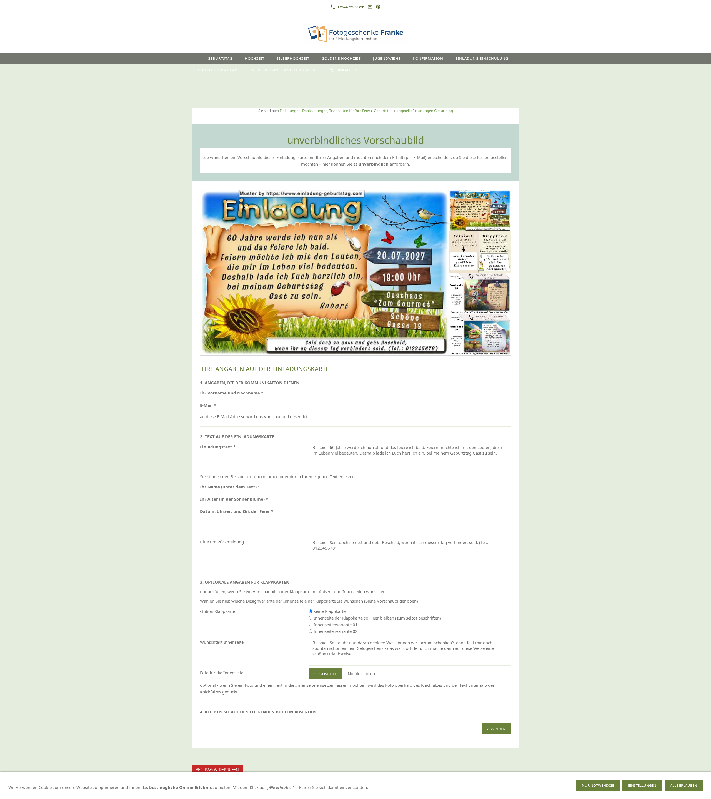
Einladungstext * (218, 447)
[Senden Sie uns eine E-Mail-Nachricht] (370, 6)
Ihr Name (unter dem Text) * (230, 487)
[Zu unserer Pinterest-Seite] (378, 6)
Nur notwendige (598, 785)
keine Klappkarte (329, 611)
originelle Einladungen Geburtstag (424, 110)
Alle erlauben (683, 785)
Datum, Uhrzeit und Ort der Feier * (236, 511)
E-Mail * (208, 405)
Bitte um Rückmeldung (222, 542)
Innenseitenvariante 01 (335, 624)
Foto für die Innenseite (221, 672)
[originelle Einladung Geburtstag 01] (324, 272)
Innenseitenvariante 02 (335, 631)
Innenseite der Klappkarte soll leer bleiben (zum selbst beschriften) (376, 618)
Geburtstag (383, 110)
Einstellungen (642, 785)
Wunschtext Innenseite (222, 642)
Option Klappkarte (217, 611)
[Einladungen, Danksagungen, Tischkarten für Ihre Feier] (197, 58)
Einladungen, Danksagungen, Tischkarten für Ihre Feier (325, 110)
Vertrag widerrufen (217, 769)
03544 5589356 (350, 6)
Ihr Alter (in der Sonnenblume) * (234, 499)
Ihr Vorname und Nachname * (231, 393)
